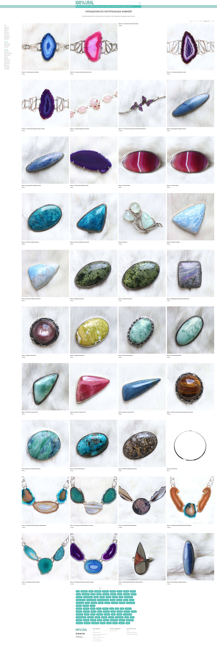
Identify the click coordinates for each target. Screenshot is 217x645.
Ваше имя (97, 325)
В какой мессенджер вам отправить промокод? (107, 337)
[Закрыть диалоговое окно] (215, 2)
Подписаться (108, 344)
